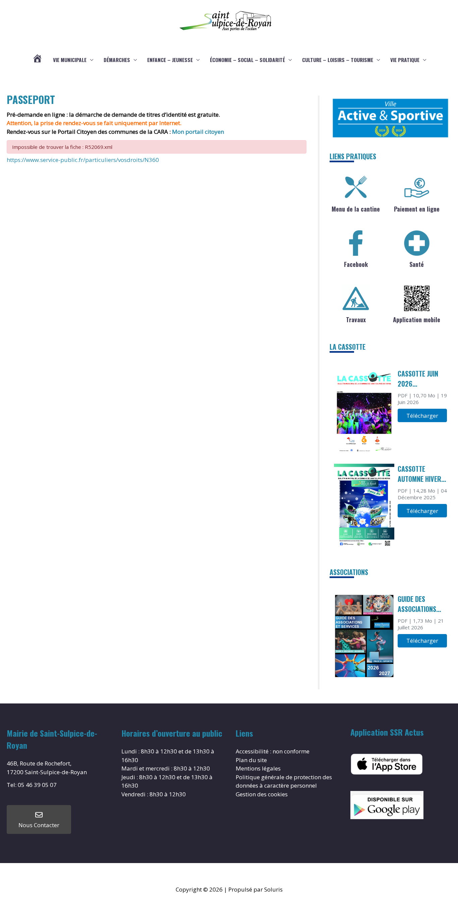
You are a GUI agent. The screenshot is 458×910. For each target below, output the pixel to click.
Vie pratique (404, 59)
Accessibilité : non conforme (272, 751)
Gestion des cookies (262, 794)
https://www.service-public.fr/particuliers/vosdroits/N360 (83, 160)
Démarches (117, 59)
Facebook (356, 264)
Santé (416, 264)
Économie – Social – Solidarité (247, 59)
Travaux (356, 319)
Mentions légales (258, 768)
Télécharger (422, 415)
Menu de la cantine (356, 209)
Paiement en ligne (417, 209)
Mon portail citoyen (198, 131)
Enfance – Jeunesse (170, 59)
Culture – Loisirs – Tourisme (337, 59)
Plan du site (251, 760)
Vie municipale (70, 59)
